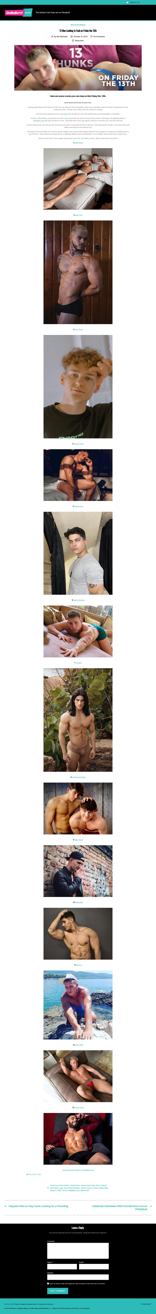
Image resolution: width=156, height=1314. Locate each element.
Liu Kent (79, 663)
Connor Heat (79, 1107)
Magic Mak (79, 902)
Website (50, 1273)
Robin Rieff (79, 1045)
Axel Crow (78, 215)
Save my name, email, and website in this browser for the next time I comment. (77, 1284)
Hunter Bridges (78, 600)
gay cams (64, 114)
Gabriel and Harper (79, 777)
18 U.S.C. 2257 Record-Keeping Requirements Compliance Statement (28, 1304)
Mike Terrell (78, 840)
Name (50, 1262)
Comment (51, 1241)
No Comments (99, 36)
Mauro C (79, 965)
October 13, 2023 (81, 36)
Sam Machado (61, 36)
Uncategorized (78, 25)
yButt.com (90, 1170)
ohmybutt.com (135, 2)
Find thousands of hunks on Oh (73, 1170)
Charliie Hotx (78, 506)
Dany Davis (79, 329)
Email (81, 1262)
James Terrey (79, 444)
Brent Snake (78, 143)
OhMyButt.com (38, 121)
